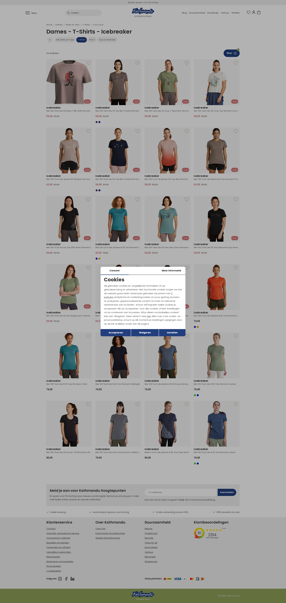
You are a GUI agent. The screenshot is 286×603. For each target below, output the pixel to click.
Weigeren (145, 332)
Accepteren (116, 332)
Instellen (172, 332)
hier (149, 316)
